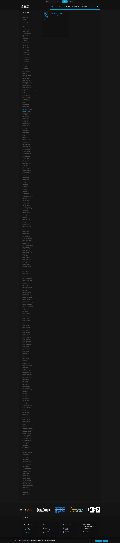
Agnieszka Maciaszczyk (27, 42)
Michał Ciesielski (26, 320)
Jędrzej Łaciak (25, 203)
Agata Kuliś (24, 40)
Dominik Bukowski (26, 125)
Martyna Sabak (25, 294)
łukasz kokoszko (26, 489)
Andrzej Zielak (25, 61)
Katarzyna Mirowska (26, 226)
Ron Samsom (25, 424)
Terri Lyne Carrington (27, 452)
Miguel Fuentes (25, 351)
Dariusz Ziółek (25, 116)
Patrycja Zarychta (26, 370)
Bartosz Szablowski (26, 85)
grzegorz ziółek (25, 160)
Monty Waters (25, 358)
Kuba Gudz (24, 242)
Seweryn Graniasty (26, 433)
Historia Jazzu (76, 6)
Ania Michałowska (26, 63)
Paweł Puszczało (26, 388)
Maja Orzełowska (26, 264)
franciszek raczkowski (27, 141)
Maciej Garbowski (26, 248)
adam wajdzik (25, 36)
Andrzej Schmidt (26, 57)
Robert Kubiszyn (26, 419)
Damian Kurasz (25, 107)
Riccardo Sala (25, 414)
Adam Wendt (25, 38)
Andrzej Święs (25, 59)
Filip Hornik (24, 135)
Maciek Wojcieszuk (26, 261)
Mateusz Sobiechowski (27, 306)
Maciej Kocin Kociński (27, 252)
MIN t (23, 355)
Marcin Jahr (25, 273)
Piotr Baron (24, 393)
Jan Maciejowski (26, 195)
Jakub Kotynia (25, 179)
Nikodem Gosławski (26, 362)
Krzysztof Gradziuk (26, 235)
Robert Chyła (25, 416)
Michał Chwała (25, 318)
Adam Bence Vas (26, 29)
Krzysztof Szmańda (26, 240)
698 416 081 (27, 532)
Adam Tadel (25, 35)
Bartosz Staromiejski (27, 82)
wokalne (24, 19)
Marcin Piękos (25, 276)
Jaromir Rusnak (25, 200)
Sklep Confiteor (66, 6)
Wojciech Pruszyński (26, 482)
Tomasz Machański (26, 461)
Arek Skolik (24, 66)
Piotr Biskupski (25, 395)
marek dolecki (25, 282)
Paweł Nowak (25, 384)
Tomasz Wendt (25, 466)
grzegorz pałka (25, 154)
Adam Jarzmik (25, 31)
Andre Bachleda (26, 49)
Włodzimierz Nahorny (27, 483)
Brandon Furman (26, 99)
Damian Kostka (25, 106)
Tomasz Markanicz (26, 463)
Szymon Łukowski (26, 447)
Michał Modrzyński (26, 337)
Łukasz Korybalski (26, 490)
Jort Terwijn (25, 214)
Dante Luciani (25, 113)
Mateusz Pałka (25, 301)
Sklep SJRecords (55, 6)
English (71, 1)
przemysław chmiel (26, 403)
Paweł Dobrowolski (26, 376)
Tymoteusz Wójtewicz (27, 470)
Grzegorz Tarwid (26, 158)
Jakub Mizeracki (26, 182)
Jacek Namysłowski (26, 170)
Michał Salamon (26, 339)
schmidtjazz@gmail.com (49, 532)
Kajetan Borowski (26, 219)
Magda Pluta (25, 262)
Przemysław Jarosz (26, 407)
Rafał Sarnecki (25, 410)
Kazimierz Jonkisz (26, 228)
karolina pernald (26, 224)
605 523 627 (47, 531)
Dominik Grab (25, 128)
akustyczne (25, 15)
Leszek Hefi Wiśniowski (27, 245)
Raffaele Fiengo (26, 412)
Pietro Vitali (25, 391)
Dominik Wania (25, 132)
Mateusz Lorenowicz (27, 297)
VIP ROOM (84, 6)
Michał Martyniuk (26, 334)
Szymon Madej (25, 443)
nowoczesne (25, 17)
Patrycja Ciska (25, 369)
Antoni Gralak (25, 64)
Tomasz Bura (25, 456)
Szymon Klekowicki (26, 442)
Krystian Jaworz (26, 231)
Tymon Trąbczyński (26, 468)
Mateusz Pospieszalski (27, 302)
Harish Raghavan (26, 161)
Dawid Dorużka (25, 120)
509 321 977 (87, 530)
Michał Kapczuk (25, 330)
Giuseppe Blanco (26, 146)
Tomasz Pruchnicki (26, 464)
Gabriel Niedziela (26, 144)
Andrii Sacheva (25, 52)
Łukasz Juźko (25, 487)
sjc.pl (86, 533)
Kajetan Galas (25, 221)
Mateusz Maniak (26, 299)
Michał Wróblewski (26, 344)
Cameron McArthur (26, 101)
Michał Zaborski (25, 346)
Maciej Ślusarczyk (26, 257)
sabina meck (25, 426)
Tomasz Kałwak (26, 457)
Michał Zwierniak (26, 348)
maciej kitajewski (26, 250)
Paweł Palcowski (26, 386)
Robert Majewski (26, 421)
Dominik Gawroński (26, 127)
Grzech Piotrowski (26, 149)
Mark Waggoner (25, 290)
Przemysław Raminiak (27, 409)
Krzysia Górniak (25, 233)
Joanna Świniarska (26, 207)
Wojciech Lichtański (26, 476)
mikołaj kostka (25, 353)
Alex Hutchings (25, 47)
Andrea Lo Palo (25, 50)
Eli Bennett (24, 134)
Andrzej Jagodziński (26, 54)
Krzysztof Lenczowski (27, 238)
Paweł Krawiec (25, 381)
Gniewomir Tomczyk (26, 148)
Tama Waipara (25, 450)
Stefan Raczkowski (26, 438)
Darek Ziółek (25, 114)
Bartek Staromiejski (26, 75)
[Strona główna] (25, 6)
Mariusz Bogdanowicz (27, 287)
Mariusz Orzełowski (26, 288)
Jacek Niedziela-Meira (27, 174)
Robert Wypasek (26, 423)
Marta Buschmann (26, 292)
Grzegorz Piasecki (26, 156)
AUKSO (24, 70)
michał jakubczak (26, 327)
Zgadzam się (98, 540)
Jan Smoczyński (26, 198)
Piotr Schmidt (25, 402)
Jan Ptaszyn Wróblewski (27, 196)
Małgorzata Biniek (26, 313)
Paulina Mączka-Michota (27, 374)
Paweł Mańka (25, 382)
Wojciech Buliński (26, 475)
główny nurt (25, 22)
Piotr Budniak (25, 396)
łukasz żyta (25, 496)
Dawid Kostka (25, 121)
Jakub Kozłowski (26, 181)
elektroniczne (25, 21)
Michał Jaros (25, 329)
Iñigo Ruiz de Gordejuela (27, 168)
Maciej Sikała (25, 255)
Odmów (105, 540)
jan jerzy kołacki (25, 193)
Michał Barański (25, 316)
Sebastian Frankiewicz (27, 428)
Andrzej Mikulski (26, 56)
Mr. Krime (24, 360)
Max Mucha (25, 311)
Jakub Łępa (25, 189)
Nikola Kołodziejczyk (26, 363)
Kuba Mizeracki (25, 243)
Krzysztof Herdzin (26, 236)
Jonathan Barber (26, 212)
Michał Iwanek (25, 325)
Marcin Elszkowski (26, 271)
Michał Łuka (25, 349)
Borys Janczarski (26, 97)
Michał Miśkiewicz (26, 335)
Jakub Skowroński (26, 188)
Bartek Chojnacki (26, 71)
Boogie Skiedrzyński (26, 95)
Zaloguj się (92, 6)
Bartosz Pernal (25, 78)
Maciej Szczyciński (26, 259)
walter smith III (25, 473)
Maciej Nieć (24, 254)
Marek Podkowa (26, 283)
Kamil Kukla (25, 222)
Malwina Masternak (26, 266)
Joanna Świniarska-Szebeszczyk (29, 208)
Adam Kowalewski (26, 33)
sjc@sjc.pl (87, 531)
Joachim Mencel (26, 205)
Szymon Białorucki (26, 440)
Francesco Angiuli (26, 139)
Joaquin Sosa (25, 210)
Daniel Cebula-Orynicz (27, 109)
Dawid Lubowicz (26, 123)
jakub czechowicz (26, 175)
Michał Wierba (25, 342)
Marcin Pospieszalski (27, 278)
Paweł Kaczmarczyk (26, 377)
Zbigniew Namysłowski (27, 485)
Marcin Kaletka (25, 275)
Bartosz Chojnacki (26, 76)
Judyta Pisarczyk (26, 215)
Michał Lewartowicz (26, 332)
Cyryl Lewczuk (25, 104)
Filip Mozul (24, 137)
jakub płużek (25, 186)
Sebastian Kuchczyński (27, 429)
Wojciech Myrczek (26, 478)
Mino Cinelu (25, 356)
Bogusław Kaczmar (26, 94)
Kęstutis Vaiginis (26, 229)
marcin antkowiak (26, 269)
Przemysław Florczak (27, 405)
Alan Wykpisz (25, 45)
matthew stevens (26, 309)
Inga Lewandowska (26, 167)
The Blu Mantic (25, 454)
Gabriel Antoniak (26, 142)
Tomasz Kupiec (25, 459)
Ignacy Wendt (25, 165)
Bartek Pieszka (25, 73)
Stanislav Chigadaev (26, 435)
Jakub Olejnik (25, 184)
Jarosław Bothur (26, 201)
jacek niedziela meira (27, 172)
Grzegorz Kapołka (26, 151)
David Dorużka (25, 118)
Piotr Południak (25, 400)
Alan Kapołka (25, 43)
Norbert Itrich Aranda (27, 365)
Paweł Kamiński (25, 379)
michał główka (25, 323)
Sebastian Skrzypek (26, 431)
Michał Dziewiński (26, 322)
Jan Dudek (24, 191)
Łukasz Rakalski (26, 494)
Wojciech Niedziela (26, 480)
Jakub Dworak (25, 177)
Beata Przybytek (26, 89)
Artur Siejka (25, 68)
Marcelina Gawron (26, 268)
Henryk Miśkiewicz (26, 163)
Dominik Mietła (25, 130)
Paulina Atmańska (26, 372)
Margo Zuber (25, 285)
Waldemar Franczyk (26, 471)
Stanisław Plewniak (26, 436)
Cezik (23, 102)
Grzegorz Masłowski (26, 153)
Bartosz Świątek (26, 83)
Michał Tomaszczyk (26, 341)
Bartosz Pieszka (26, 80)
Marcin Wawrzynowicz (27, 280)
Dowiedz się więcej (51, 540)
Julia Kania (24, 217)
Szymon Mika (25, 445)
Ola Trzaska (25, 367)
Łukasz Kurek (25, 492)
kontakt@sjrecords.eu (29, 533)
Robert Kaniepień (26, 417)
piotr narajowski (25, 398)
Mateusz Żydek (25, 308)
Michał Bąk (24, 315)
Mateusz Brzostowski (27, 295)
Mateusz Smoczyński (27, 304)
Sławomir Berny (26, 449)
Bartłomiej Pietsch (26, 87)
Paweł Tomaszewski (27, 389)
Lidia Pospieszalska (26, 247)
